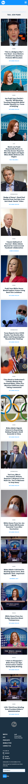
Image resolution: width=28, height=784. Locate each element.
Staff (15, 734)
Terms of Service (18, 738)
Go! (4, 737)
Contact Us (7, 746)
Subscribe (5, 776)
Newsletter (7, 743)
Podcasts (6, 740)
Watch (5, 734)
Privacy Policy (17, 736)
